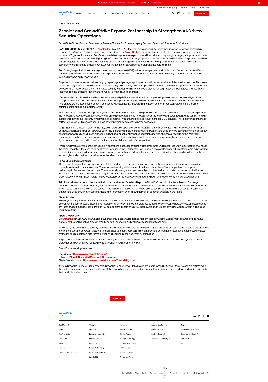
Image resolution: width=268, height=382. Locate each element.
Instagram (109, 257)
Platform (79, 13)
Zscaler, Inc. (104, 49)
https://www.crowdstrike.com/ (89, 254)
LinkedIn (84, 257)
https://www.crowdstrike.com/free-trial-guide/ (108, 260)
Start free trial (116, 298)
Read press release (155, 3)
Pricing (144, 13)
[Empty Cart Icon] (189, 13)
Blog (72, 257)
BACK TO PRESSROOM (69, 24)
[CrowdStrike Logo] (66, 13)
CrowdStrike (132, 52)
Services (91, 13)
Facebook (96, 257)
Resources (133, 13)
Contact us (133, 298)
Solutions (102, 13)
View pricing (150, 298)
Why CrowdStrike (117, 13)
